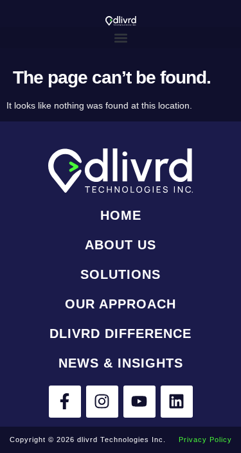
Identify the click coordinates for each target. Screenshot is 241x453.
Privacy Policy (205, 439)
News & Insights (120, 363)
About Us (120, 245)
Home (120, 215)
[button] (120, 37)
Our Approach (120, 304)
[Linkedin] (177, 402)
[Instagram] (102, 402)
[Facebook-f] (65, 402)
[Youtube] (139, 402)
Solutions (120, 274)
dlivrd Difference (120, 333)
